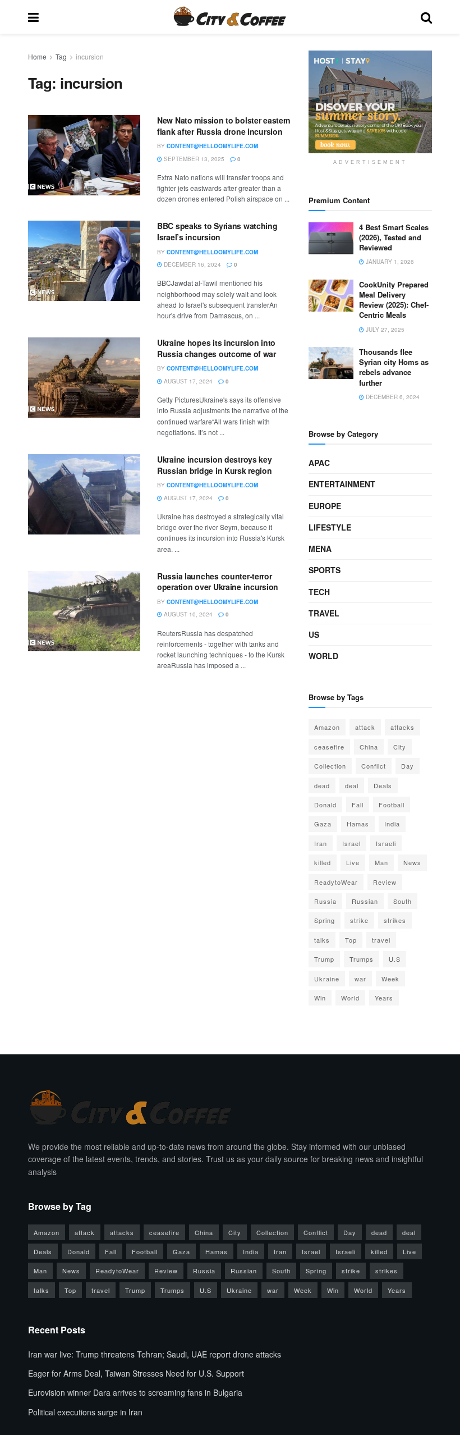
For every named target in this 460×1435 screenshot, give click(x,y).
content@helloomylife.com (212, 146)
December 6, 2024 (392, 397)
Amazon (327, 727)
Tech (319, 591)
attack (365, 727)
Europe (325, 505)
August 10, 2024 (187, 614)
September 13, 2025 (193, 159)
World (323, 655)
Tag (61, 56)
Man (381, 862)
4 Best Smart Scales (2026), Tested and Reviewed (394, 237)
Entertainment (342, 484)
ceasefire (329, 746)
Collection (330, 765)
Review (385, 882)
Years (384, 997)
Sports (325, 569)
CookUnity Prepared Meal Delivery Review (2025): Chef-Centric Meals (394, 300)
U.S (395, 958)
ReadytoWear (336, 882)
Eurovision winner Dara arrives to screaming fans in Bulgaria (135, 1392)
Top (351, 939)
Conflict (373, 765)
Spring (324, 920)
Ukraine (326, 978)
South (402, 901)
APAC (319, 462)
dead (322, 785)
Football (391, 804)
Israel (351, 843)
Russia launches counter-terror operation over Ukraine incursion (217, 581)
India (392, 823)
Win (320, 997)
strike (359, 920)
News (412, 862)
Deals (383, 785)
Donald (325, 804)
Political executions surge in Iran (85, 1412)
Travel (324, 613)
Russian (365, 901)
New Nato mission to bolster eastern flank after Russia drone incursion (224, 126)
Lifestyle (330, 527)
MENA (320, 548)
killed (322, 862)
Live (353, 862)
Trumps (361, 958)
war (360, 978)
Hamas (358, 823)
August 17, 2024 (187, 381)
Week (390, 978)
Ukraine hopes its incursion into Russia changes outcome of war (216, 348)
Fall (358, 804)
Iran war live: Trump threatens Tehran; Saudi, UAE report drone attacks (154, 1354)
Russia (325, 901)
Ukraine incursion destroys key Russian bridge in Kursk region (214, 465)
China (369, 746)
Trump (324, 958)
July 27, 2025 (384, 329)
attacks (402, 727)
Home (37, 56)
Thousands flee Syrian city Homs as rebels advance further (394, 367)
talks (322, 939)
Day (407, 765)
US (314, 634)
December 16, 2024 (191, 264)
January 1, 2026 (389, 262)
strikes (395, 920)
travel (381, 939)
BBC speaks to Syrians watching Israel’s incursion (217, 231)
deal (351, 785)
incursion (90, 56)
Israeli (386, 843)
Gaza (323, 823)
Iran (320, 843)
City (399, 746)
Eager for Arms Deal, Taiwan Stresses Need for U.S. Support (136, 1373)
